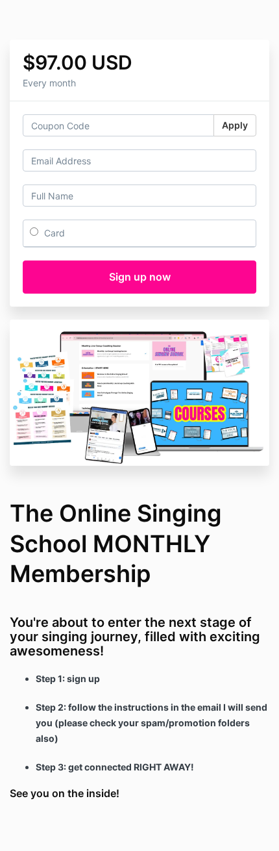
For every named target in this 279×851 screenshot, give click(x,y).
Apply (235, 125)
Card (53, 232)
